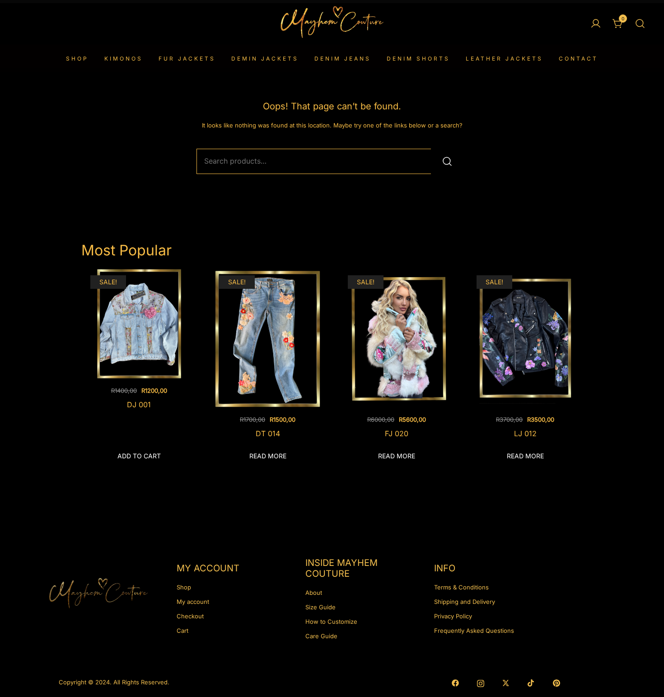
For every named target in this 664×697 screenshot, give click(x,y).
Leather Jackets (504, 58)
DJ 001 (139, 404)
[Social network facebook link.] (455, 682)
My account (193, 601)
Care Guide (321, 636)
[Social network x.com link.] (506, 682)
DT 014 (268, 433)
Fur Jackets (187, 58)
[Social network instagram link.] (480, 682)
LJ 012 (525, 433)
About (313, 592)
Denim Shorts (418, 58)
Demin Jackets (265, 58)
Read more (267, 456)
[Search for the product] (447, 161)
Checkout (190, 616)
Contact (578, 58)
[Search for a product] (640, 23)
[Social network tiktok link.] (531, 682)
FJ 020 (396, 433)
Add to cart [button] (139, 456)
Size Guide (320, 607)
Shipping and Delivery (464, 601)
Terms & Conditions (461, 587)
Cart (182, 630)
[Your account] (595, 24)
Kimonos (123, 58)
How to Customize (331, 621)
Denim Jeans (342, 58)
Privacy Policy (453, 616)
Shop (77, 58)
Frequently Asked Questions (474, 630)
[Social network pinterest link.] (556, 682)
